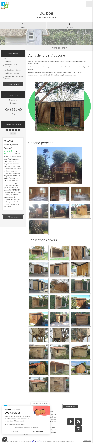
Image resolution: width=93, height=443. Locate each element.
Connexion (87, 440)
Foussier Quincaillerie (67, 441)
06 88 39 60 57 (13, 111)
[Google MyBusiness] (78, 421)
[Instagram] (78, 428)
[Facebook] (70, 421)
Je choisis (14, 431)
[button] (4, 439)
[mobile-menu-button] (89, 4)
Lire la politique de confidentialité (15, 424)
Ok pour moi (38, 431)
